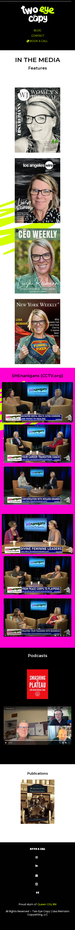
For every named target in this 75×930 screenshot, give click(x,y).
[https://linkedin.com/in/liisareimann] (37, 866)
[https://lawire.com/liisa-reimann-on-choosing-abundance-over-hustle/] (37, 188)
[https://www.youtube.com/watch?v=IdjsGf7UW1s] (37, 725)
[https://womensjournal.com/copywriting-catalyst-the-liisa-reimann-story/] (37, 118)
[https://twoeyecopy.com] (37, 14)
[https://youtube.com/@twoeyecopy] (37, 884)
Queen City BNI (47, 904)
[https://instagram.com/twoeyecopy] (37, 857)
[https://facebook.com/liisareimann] (37, 876)
